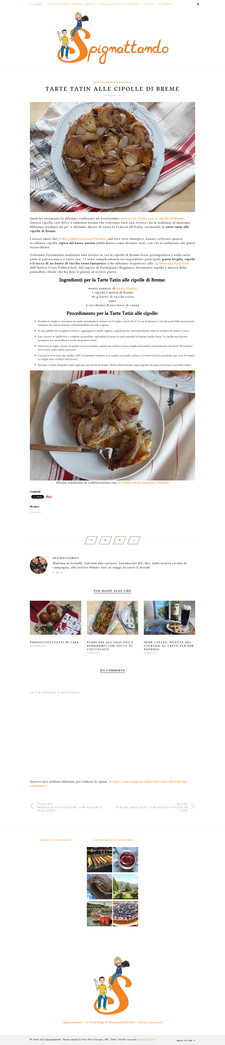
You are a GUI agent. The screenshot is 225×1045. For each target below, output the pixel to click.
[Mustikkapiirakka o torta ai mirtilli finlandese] (125, 914)
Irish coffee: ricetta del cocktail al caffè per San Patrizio (169, 646)
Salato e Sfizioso (118, 82)
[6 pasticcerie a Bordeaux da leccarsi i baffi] (99, 860)
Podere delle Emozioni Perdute (82, 238)
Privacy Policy (146, 1039)
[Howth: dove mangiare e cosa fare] (99, 914)
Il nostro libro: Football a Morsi (71, 4)
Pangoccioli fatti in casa (54, 642)
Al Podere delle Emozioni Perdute (143, 482)
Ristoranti (165, 4)
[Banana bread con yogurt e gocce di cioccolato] (99, 887)
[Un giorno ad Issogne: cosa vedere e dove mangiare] (125, 887)
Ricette (149, 4)
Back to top (185, 1040)
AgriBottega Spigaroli (171, 263)
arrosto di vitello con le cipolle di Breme (152, 218)
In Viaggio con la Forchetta (119, 4)
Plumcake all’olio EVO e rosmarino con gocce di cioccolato (110, 646)
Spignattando (66, 558)
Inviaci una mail (150, 1022)
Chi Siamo (36, 4)
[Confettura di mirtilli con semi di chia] (125, 860)
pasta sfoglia (126, 288)
